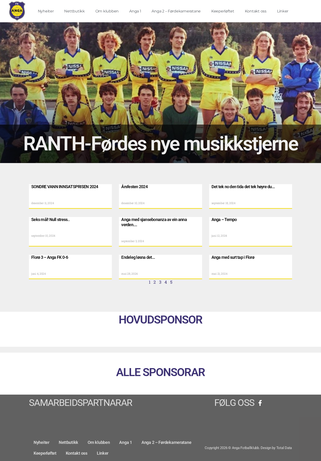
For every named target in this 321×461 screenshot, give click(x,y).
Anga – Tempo (224, 219)
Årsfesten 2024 (134, 186)
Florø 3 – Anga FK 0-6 (49, 257)
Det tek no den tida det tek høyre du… (243, 186)
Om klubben (107, 11)
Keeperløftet (222, 11)
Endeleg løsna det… (138, 257)
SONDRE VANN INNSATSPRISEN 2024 (64, 186)
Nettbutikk (74, 11)
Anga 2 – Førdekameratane (176, 11)
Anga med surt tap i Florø (232, 257)
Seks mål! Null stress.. (50, 219)
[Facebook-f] (260, 403)
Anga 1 (135, 11)
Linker (282, 11)
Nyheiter (46, 11)
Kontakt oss (255, 11)
